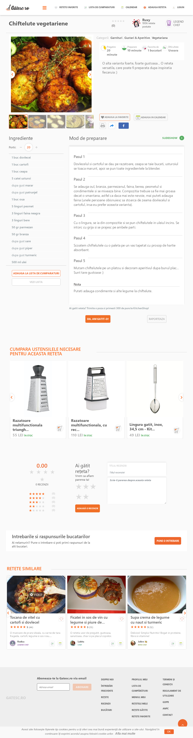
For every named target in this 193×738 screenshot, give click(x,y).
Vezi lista (36, 282)
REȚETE (105, 697)
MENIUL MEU (139, 697)
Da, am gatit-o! (98, 319)
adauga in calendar (153, 117)
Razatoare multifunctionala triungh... (27, 425)
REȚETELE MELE (140, 703)
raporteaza (157, 319)
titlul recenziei (118, 465)
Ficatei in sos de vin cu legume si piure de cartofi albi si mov (89, 620)
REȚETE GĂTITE (140, 709)
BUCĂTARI (106, 709)
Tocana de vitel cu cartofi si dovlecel (25, 620)
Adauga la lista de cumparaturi (36, 273)
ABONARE (82, 687)
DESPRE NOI (107, 679)
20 (28, 147)
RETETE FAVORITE (141, 716)
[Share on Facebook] (124, 126)
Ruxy (146, 19)
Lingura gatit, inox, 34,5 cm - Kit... (146, 426)
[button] (13, 74)
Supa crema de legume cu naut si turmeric (150, 620)
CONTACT (168, 714)
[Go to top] (182, 724)
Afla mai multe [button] (125, 733)
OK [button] (169, 731)
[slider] (118, 21)
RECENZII (106, 703)
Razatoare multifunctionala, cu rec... (89, 425)
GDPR (166, 702)
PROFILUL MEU (140, 679)
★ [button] (113, 21)
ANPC (165, 708)
